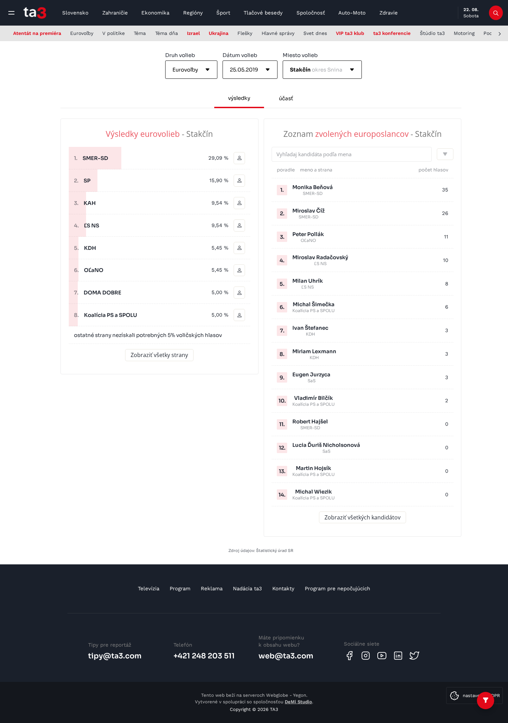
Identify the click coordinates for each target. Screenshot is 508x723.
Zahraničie (115, 13)
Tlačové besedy (263, 13)
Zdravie (388, 13)
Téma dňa (166, 33)
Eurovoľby (81, 33)
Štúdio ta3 (432, 33)
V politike (113, 33)
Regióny (193, 13)
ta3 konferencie (392, 33)
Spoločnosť (311, 13)
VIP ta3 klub (350, 33)
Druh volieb (180, 55)
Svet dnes (315, 33)
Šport (223, 13)
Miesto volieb (300, 55)
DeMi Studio (298, 701)
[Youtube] (381, 655)
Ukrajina (218, 33)
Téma (140, 33)
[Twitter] (414, 655)
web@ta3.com (285, 655)
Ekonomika (155, 13)
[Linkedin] (398, 655)
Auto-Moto (352, 13)
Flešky (244, 33)
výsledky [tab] (239, 98)
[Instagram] (365, 655)
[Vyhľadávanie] (496, 13)
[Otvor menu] (11, 12)
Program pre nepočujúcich (337, 588)
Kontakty (283, 588)
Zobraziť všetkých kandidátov (362, 517)
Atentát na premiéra (37, 33)
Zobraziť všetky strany (159, 355)
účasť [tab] (286, 98)
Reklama (212, 588)
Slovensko (75, 13)
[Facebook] (349, 655)
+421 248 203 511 (204, 655)
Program (180, 588)
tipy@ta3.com (115, 655)
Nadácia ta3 (247, 588)
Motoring (464, 33)
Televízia (148, 588)
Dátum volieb (240, 55)
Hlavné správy (278, 33)
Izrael (193, 33)
